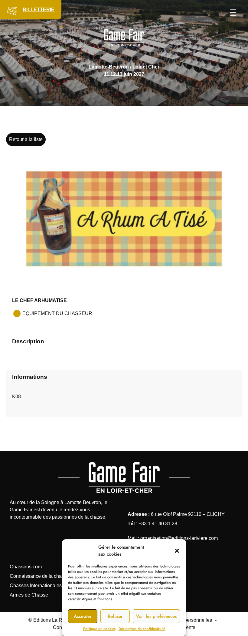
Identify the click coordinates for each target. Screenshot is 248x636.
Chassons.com (26, 566)
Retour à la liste (26, 139)
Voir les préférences (156, 616)
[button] (177, 551)
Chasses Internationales (36, 585)
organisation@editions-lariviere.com (179, 538)
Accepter (83, 616)
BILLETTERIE (38, 9)
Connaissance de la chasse (39, 576)
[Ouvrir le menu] (233, 12)
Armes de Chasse (29, 594)
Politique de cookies (99, 628)
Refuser (115, 616)
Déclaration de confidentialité (142, 628)
